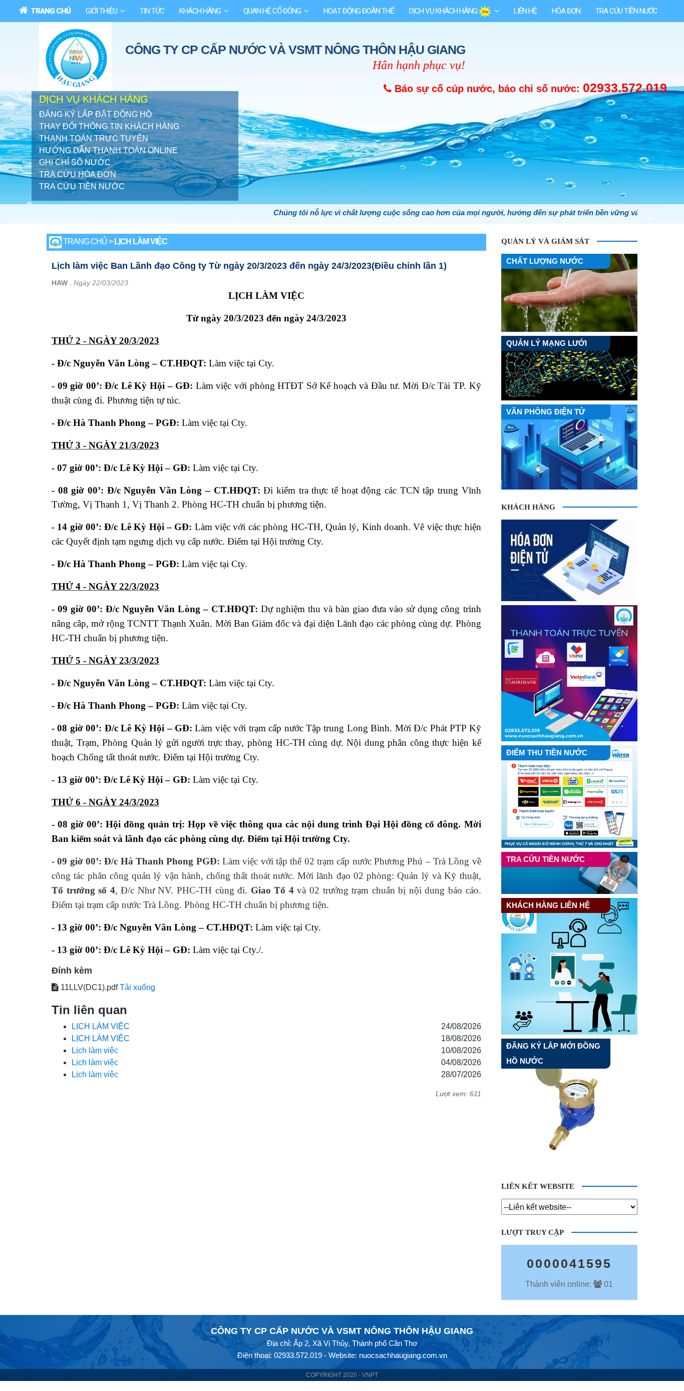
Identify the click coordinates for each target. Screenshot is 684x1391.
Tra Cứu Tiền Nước (626, 11)
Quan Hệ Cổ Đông (272, 11)
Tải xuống (137, 987)
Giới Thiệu (101, 11)
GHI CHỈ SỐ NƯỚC (75, 162)
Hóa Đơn (566, 11)
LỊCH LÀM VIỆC (101, 1026)
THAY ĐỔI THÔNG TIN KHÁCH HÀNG (109, 126)
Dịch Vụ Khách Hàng (444, 11)
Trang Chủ (49, 11)
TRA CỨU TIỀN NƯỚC (82, 186)
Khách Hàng (200, 11)
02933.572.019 (625, 88)
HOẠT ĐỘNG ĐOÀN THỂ (358, 11)
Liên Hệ (525, 11)
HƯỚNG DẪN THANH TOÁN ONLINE (108, 150)
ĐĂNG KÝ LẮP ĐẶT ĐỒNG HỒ (95, 114)
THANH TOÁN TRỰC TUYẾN (93, 138)
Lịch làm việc (95, 1050)
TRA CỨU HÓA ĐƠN (77, 174)
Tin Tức (152, 11)
